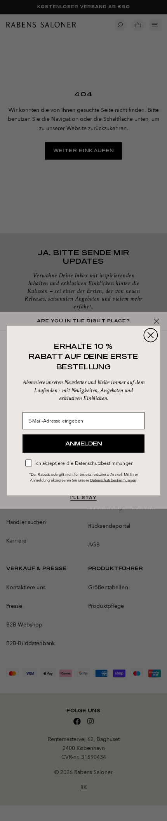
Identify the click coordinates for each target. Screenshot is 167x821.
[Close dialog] (150, 335)
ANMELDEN (83, 443)
